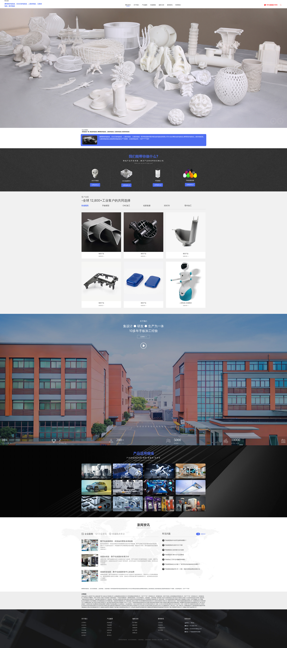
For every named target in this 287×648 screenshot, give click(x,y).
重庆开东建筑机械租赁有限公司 (184, 600)
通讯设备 (159, 493)
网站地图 (6, 0)
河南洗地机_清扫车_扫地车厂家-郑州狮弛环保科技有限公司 (140, 600)
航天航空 (127, 477)
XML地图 (159, 639)
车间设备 (83, 630)
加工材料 (134, 630)
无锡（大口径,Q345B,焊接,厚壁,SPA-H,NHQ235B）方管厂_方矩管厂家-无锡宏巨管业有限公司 (178, 604)
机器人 (96, 477)
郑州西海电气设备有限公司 (152, 599)
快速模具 (109, 622)
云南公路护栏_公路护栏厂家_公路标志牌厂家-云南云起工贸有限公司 (97, 596)
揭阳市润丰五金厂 (172, 600)
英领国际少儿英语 (185, 599)
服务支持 (134, 625)
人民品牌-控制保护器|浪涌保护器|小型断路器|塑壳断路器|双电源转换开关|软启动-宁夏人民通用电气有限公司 (156, 607)
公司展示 (83, 627)
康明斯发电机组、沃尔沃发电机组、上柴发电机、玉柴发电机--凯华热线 (144, 597)
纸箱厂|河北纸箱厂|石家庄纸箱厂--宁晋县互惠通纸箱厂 (114, 597)
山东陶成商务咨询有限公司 (120, 596)
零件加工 (109, 635)
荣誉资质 (83, 632)
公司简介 (83, 622)
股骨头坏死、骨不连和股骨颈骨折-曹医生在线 (169, 599)
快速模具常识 (161, 627)
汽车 (96, 493)
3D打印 (109, 632)
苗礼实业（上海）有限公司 (177, 605)
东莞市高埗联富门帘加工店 (160, 600)
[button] (273, 121)
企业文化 (83, 625)
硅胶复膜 (109, 630)
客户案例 (134, 622)
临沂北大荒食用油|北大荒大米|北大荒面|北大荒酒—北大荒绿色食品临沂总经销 (180, 597)
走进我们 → (143, 336)
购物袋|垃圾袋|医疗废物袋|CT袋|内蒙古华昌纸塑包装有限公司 (115, 607)
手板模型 (109, 625)
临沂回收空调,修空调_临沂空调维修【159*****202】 (119, 602)
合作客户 (83, 635)
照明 (190, 493)
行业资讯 (160, 625)
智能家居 (190, 477)
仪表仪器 (127, 493)
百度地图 (166, 639)
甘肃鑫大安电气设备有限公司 (189, 607)
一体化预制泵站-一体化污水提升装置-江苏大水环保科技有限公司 (140, 604)
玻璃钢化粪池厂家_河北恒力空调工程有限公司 (95, 602)
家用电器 (190, 510)
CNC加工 (109, 627)
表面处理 (134, 627)
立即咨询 (94, 185)
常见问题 (160, 630)
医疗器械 (127, 510)
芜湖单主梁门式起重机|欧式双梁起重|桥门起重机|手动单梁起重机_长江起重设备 (105, 604)
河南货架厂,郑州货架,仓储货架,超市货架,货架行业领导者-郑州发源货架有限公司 (126, 599)
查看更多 (203, 534)
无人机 (159, 477)
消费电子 (96, 510)
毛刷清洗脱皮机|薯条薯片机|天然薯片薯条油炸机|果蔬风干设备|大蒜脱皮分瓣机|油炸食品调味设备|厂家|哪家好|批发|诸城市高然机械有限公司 (166, 602)
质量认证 (134, 632)
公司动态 (160, 622)
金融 (159, 510)
